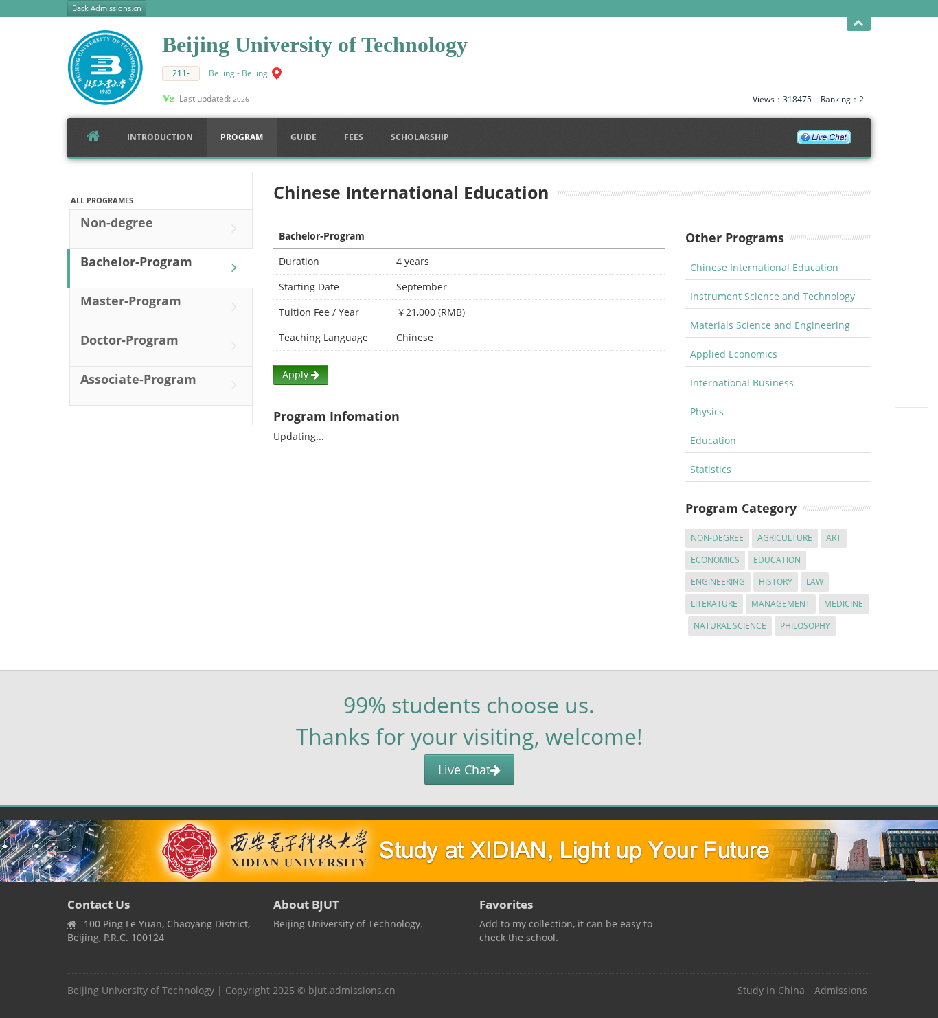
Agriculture (784, 538)
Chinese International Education (764, 267)
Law (814, 582)
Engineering (718, 582)
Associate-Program (138, 379)
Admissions (840, 990)
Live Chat (464, 769)
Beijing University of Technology (140, 990)
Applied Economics (733, 353)
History (775, 582)
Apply (296, 374)
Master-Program (130, 300)
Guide (303, 137)
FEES (353, 137)
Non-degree (116, 222)
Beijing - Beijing (238, 73)
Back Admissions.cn (106, 8)
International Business (742, 382)
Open (859, 24)
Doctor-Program (129, 340)
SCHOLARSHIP (420, 137)
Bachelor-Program (136, 261)
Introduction (160, 137)
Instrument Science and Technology (772, 296)
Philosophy (805, 626)
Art (833, 538)
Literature (714, 604)
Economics (715, 560)
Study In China (771, 990)
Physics (707, 411)
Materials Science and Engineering (770, 325)
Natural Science (730, 626)
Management (780, 604)
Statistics (710, 469)
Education (713, 440)
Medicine (843, 604)
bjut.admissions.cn (352, 990)
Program (241, 137)
